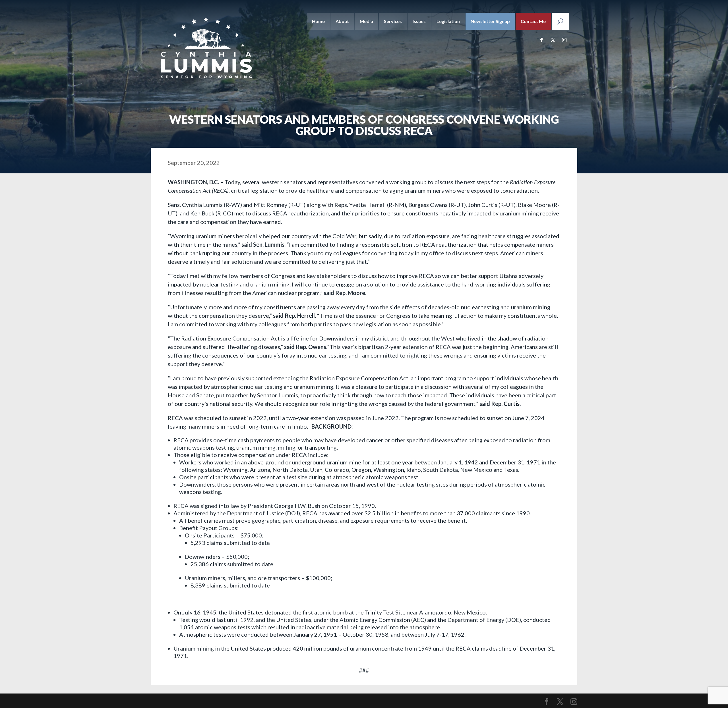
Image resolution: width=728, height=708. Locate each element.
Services (393, 21)
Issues (419, 21)
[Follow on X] (552, 40)
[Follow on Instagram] (564, 40)
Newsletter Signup (490, 21)
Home (318, 21)
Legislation (448, 21)
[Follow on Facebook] (541, 40)
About (342, 21)
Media (366, 21)
